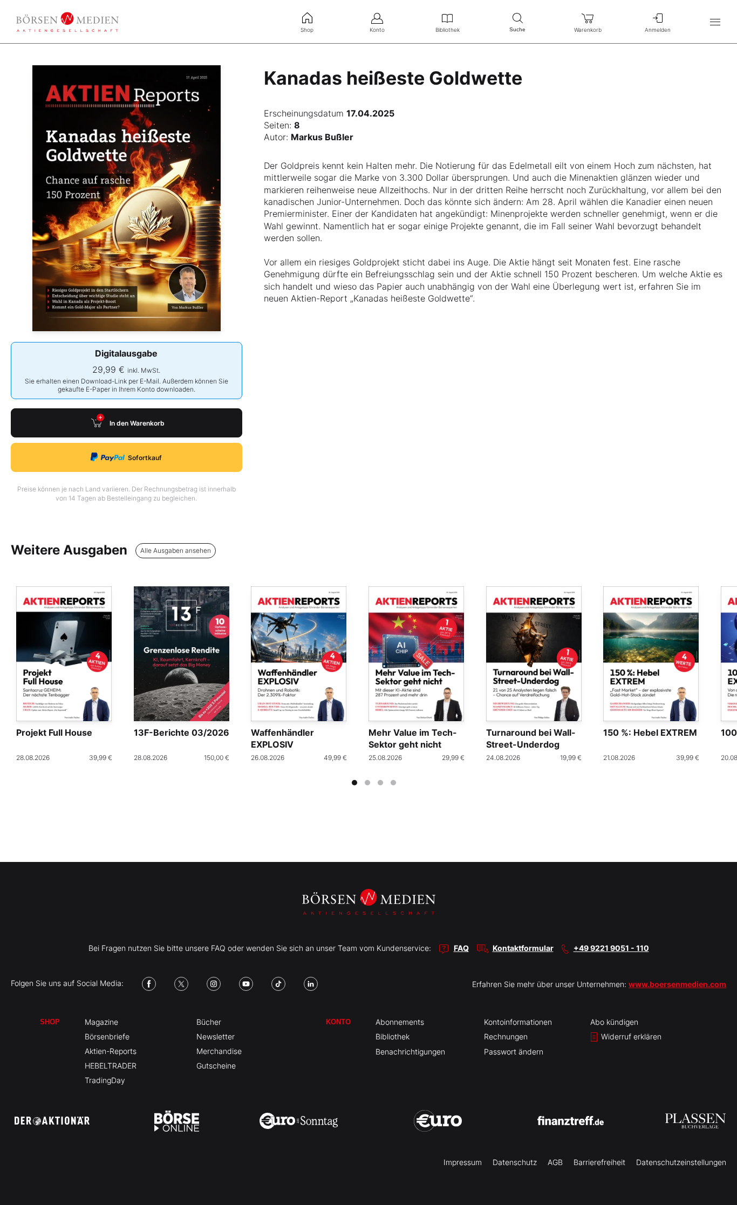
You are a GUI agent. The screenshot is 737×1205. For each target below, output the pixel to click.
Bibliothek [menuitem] (447, 29)
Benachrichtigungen (410, 1051)
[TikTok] (278, 984)
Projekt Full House (54, 732)
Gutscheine (216, 1065)
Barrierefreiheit (599, 1162)
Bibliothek (393, 1036)
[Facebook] (149, 984)
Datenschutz (515, 1162)
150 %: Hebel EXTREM (650, 732)
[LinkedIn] (311, 984)
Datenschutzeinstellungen (681, 1162)
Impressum (462, 1162)
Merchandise (219, 1051)
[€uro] (438, 1121)
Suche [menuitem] (517, 29)
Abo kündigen (614, 1021)
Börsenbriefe (107, 1036)
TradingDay (105, 1080)
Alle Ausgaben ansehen (175, 550)
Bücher (208, 1021)
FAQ (461, 948)
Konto (338, 1022)
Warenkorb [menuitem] (588, 29)
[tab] (354, 782)
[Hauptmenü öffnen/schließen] (715, 22)
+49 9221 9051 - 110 (611, 948)
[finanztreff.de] (570, 1120)
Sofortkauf (145, 458)
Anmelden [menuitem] (658, 29)
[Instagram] (214, 984)
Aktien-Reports (111, 1051)
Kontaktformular (523, 948)
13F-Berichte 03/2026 (181, 732)
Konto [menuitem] (377, 29)
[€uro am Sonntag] (299, 1121)
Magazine (101, 1021)
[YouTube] (246, 984)
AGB (555, 1162)
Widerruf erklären (630, 1036)
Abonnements (400, 1021)
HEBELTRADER (111, 1065)
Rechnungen (506, 1036)
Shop (50, 1022)
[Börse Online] (176, 1121)
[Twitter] (181, 984)
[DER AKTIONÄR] (52, 1121)
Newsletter (215, 1036)
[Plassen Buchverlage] (695, 1120)
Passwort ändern (513, 1051)
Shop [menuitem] (307, 29)
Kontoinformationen (518, 1021)
